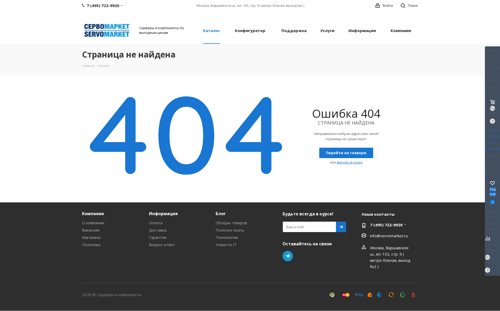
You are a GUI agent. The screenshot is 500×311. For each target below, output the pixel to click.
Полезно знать (230, 230)
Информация (163, 213)
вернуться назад (349, 162)
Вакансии (90, 230)
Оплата (155, 222)
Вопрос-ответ (162, 244)
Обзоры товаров (231, 222)
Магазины (91, 237)
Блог (221, 213)
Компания (93, 213)
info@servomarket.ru (389, 235)
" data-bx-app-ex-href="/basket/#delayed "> (492, 142)
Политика (91, 244)
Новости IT (226, 244)
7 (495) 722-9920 (386, 224)
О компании (93, 222)
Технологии (227, 237)
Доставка (157, 230)
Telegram (288, 256)
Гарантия (157, 237)
